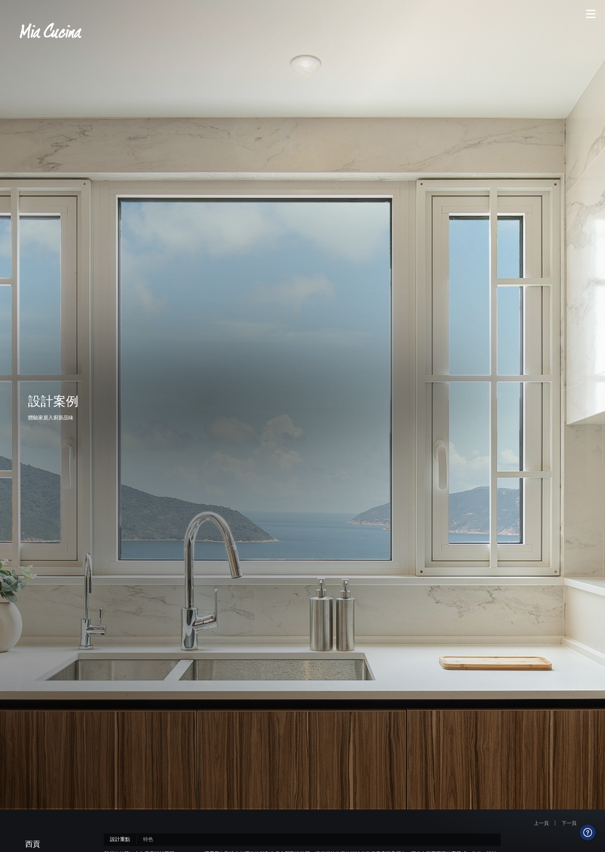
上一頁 (541, 823)
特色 (148, 839)
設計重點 (120, 839)
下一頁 (569, 823)
